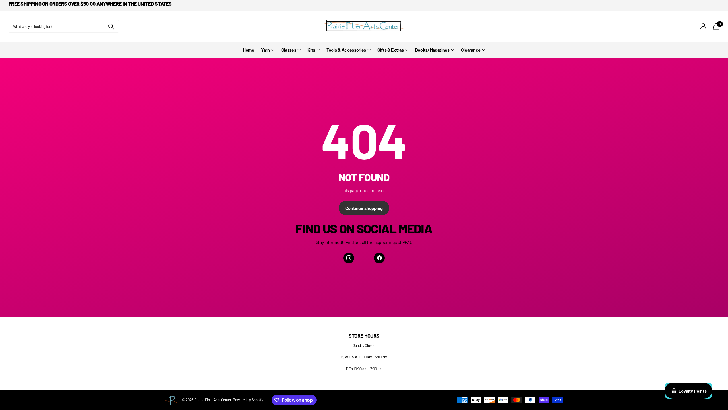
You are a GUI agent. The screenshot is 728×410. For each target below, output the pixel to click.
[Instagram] (348, 258)
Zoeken (111, 26)
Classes (288, 49)
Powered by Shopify (248, 399)
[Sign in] (703, 26)
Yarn (265, 49)
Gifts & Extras (390, 49)
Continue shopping (363, 208)
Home (248, 49)
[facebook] (379, 258)
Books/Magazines (432, 49)
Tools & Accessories (346, 49)
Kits (311, 49)
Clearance (471, 49)
